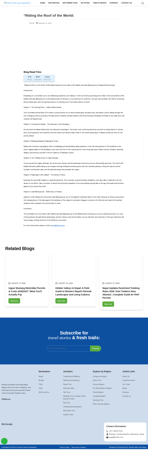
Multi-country (44, 392)
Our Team (126, 384)
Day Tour (66, 403)
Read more (14, 301)
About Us (126, 376)
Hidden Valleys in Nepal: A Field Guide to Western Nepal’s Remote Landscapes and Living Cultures (73, 291)
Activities (85, 3)
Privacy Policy (65, 447)
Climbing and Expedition (72, 407)
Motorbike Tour (70, 3)
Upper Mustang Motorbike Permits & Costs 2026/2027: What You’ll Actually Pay (26, 291)
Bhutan (41, 380)
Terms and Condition (78, 447)
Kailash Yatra (68, 415)
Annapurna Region (100, 376)
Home (42, 3)
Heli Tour (66, 392)
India (40, 388)
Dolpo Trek (97, 380)
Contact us (126, 3)
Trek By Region (99, 3)
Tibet (41, 384)
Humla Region (98, 392)
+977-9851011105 (115, 431)
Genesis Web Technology (137, 447)
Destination (53, 3)
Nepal (41, 376)
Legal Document (129, 380)
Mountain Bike (68, 388)
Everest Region (99, 384)
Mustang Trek (98, 400)
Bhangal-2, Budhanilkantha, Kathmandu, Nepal (126, 434)
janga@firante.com (58, 225)
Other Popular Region (101, 404)
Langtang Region (99, 396)
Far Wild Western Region (102, 388)
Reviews (126, 392)
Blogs (125, 388)
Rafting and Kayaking (71, 380)
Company (114, 3)
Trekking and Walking (71, 376)
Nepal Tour (67, 384)
